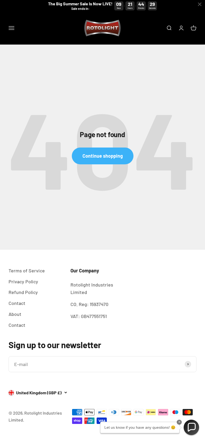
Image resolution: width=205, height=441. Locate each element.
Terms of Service (27, 270)
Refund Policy (23, 292)
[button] (191, 427)
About (15, 314)
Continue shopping (102, 156)
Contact (17, 303)
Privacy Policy (23, 281)
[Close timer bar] (200, 4)
